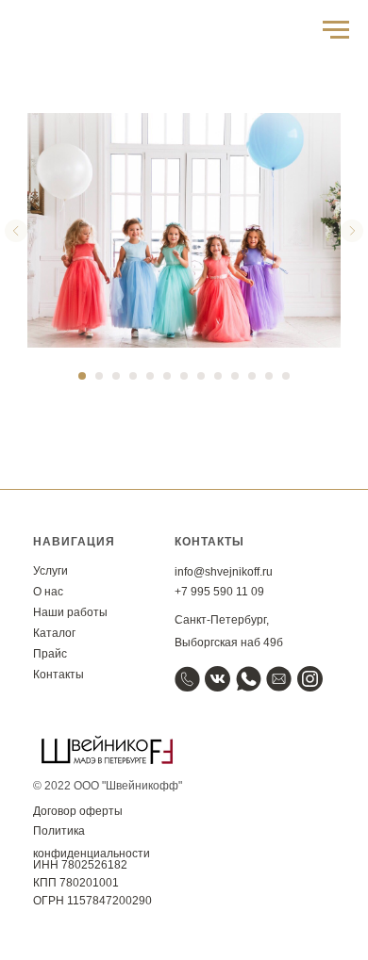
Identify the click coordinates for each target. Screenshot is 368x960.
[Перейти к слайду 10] (235, 376)
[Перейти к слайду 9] (218, 376)
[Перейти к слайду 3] (116, 376)
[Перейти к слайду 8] (201, 376)
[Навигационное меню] (336, 30)
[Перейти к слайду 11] (252, 376)
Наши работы (70, 612)
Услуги (50, 571)
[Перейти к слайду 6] (167, 376)
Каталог (54, 633)
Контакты (58, 674)
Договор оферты (78, 811)
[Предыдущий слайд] (16, 231)
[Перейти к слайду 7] (184, 376)
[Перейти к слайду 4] (133, 376)
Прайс (50, 653)
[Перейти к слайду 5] (150, 376)
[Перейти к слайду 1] (82, 376)
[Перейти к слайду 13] (286, 376)
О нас (48, 591)
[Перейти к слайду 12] (269, 376)
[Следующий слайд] (352, 231)
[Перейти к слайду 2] (99, 376)
